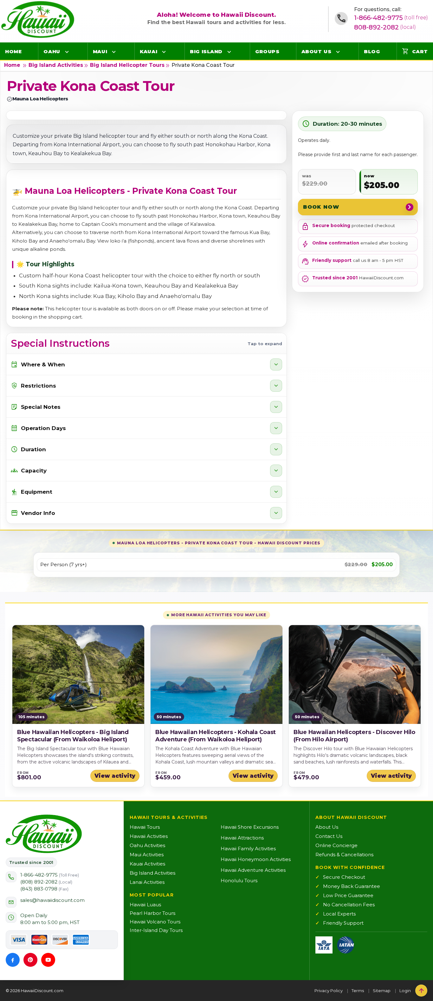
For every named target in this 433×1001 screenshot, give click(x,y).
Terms (358, 990)
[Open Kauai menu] (164, 52)
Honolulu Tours (239, 880)
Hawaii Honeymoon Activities (256, 859)
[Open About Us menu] (338, 52)
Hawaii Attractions (242, 838)
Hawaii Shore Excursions (250, 827)
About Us (316, 51)
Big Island (206, 51)
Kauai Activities (147, 864)
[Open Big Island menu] (229, 52)
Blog (372, 51)
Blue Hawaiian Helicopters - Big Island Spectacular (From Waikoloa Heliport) (73, 736)
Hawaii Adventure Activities (253, 870)
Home (13, 51)
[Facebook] (13, 960)
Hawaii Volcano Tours (155, 922)
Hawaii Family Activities (248, 849)
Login (405, 990)
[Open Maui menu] (114, 52)
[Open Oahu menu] (67, 52)
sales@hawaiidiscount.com (52, 900)
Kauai (148, 51)
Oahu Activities (147, 845)
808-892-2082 (385, 27)
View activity (114, 776)
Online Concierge (336, 845)
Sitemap (382, 990)
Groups (267, 51)
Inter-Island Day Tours (156, 930)
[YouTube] (48, 960)
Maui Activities (147, 855)
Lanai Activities (147, 882)
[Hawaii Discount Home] (44, 833)
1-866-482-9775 (391, 18)
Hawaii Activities (149, 836)
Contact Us (328, 836)
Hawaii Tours (145, 827)
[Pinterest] (30, 960)
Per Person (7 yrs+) (63, 564)
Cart (415, 51)
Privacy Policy (328, 990)
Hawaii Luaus (145, 905)
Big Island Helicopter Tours (127, 65)
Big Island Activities (56, 65)
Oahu (51, 51)
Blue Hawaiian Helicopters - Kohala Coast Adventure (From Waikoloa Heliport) (215, 736)
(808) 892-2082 (46, 882)
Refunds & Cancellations (344, 855)
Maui (100, 51)
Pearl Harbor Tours (152, 913)
